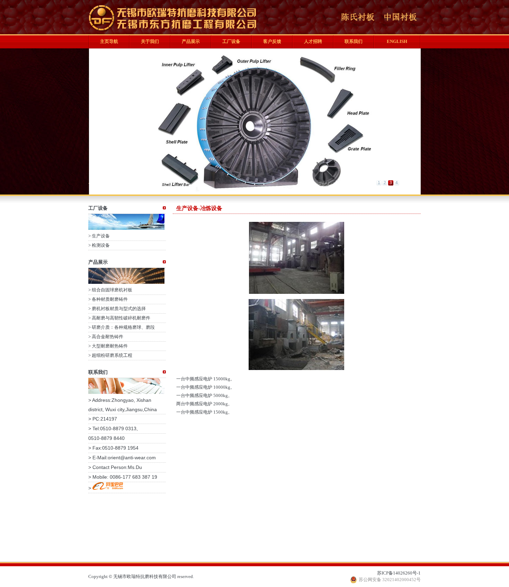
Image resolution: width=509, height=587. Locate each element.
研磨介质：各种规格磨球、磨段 (123, 327)
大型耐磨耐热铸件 (110, 346)
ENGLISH (397, 41)
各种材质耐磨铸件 (110, 299)
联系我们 (354, 41)
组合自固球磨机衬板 (112, 289)
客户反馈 (272, 41)
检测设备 (101, 245)
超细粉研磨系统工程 (112, 355)
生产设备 (101, 235)
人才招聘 (313, 41)
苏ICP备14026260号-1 (399, 573)
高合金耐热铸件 (107, 336)
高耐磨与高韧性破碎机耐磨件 (121, 317)
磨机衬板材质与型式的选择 (119, 308)
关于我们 (150, 41)
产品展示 (191, 41)
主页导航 (109, 41)
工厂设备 (231, 41)
